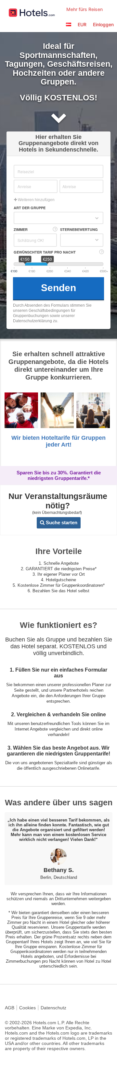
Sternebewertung (79, 229)
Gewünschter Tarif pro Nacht (45, 252)
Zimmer (21, 229)
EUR (82, 24)
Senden (58, 287)
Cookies (27, 1007)
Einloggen (103, 24)
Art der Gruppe (30, 207)
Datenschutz (53, 1007)
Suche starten (61, 522)
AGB (9, 1007)
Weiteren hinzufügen (36, 200)
